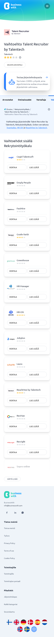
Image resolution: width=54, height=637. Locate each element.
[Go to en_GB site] (16, 622)
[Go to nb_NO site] (20, 629)
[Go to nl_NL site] (44, 622)
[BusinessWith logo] (12, 6)
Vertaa (13, 167)
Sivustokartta (9, 612)
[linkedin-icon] (15, 512)
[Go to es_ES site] (37, 622)
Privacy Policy (9, 543)
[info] (20, 57)
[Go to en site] (34, 629)
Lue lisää (34, 167)
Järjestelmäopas (10, 597)
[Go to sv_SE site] (27, 629)
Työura (6, 536)
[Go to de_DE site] (23, 622)
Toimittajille (9, 574)
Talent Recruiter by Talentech (16, 112)
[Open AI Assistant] (22, 512)
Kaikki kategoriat (10, 604)
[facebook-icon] (7, 512)
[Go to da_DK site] (30, 622)
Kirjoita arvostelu (14, 65)
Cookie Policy (9, 558)
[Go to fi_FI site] (9, 622)
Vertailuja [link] (41, 99)
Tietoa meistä (9, 528)
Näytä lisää (12, 479)
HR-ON (20, 127)
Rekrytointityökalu (22, 109)
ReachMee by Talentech (36, 127)
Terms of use (9, 551)
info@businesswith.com (13, 505)
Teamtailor (11, 127)
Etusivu (9, 109)
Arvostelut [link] (8, 99)
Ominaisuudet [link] (24, 99)
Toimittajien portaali (12, 581)
